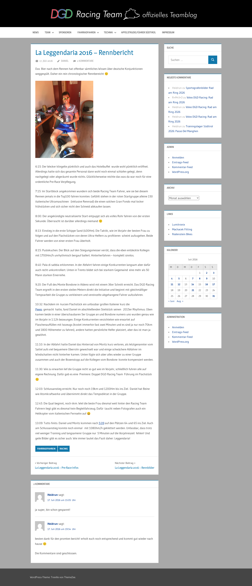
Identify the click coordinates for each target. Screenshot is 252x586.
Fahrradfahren (86, 32)
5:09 (101, 423)
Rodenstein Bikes (182, 234)
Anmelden (178, 157)
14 (192, 284)
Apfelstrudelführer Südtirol (138, 32)
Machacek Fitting (182, 229)
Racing (64, 448)
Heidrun (52, 494)
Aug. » (180, 301)
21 (193, 290)
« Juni (171, 301)
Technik (108, 32)
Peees (38, 309)
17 (213, 284)
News (36, 32)
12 (179, 284)
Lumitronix (178, 224)
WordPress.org (180, 172)
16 (206, 284)
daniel (65, 60)
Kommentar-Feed (182, 167)
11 (172, 284)
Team (47, 32)
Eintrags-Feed (180, 162)
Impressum (168, 32)
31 (213, 296)
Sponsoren (65, 32)
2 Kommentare (85, 60)
